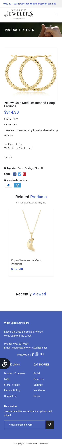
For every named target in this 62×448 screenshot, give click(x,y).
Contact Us (10, 396)
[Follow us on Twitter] (19, 174)
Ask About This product (20, 148)
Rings (37, 396)
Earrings (29, 168)
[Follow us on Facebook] (15, 174)
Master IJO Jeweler (14, 373)
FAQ (6, 379)
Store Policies (12, 384)
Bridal (37, 373)
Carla (20, 168)
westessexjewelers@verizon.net (38, 3)
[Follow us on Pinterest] (24, 174)
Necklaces (39, 390)
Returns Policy (12, 390)
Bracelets (39, 379)
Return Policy (15, 144)
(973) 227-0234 (10, 3)
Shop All (39, 168)
